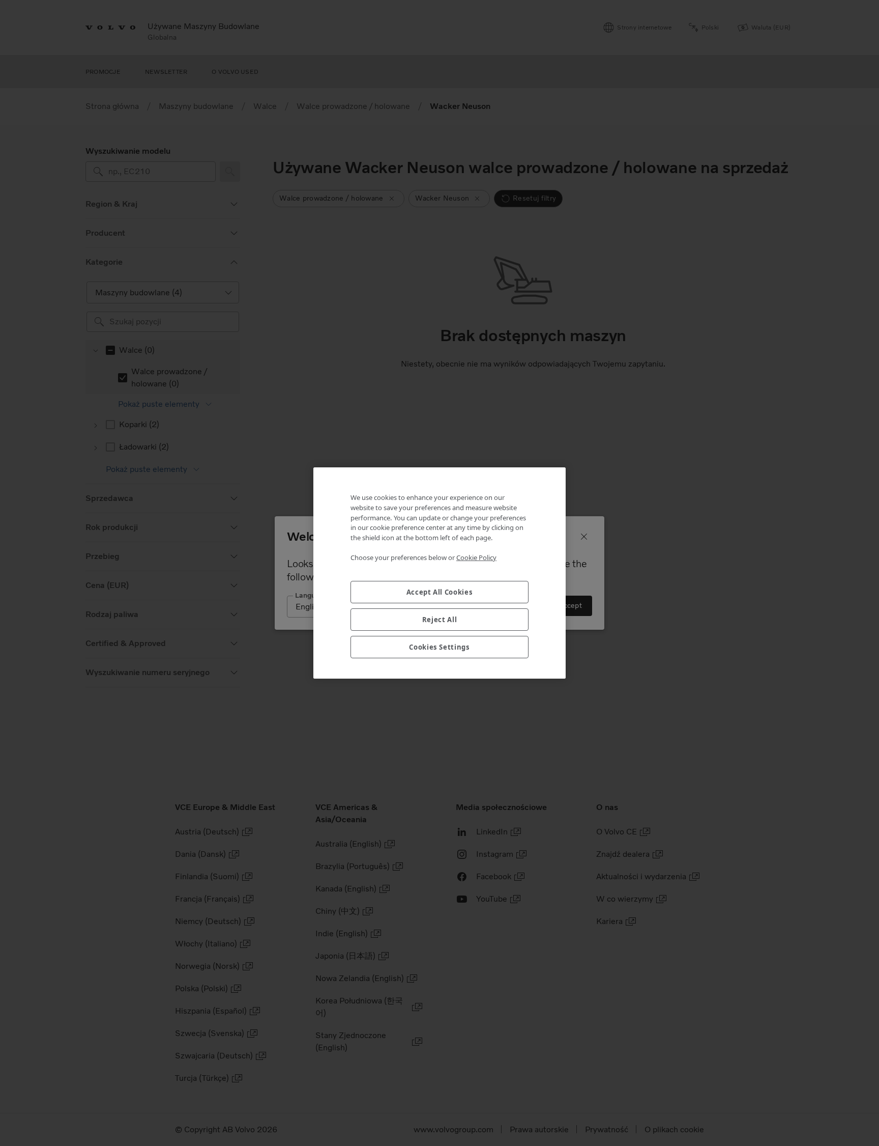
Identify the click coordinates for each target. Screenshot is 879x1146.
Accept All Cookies (439, 592)
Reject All (439, 619)
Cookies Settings (439, 647)
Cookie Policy (476, 557)
